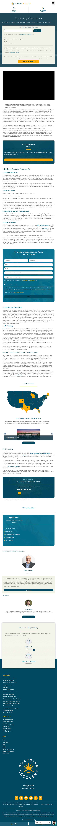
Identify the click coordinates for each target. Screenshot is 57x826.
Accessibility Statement (8, 803)
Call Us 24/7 (28, 647)
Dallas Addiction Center (8, 712)
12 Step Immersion (7, 730)
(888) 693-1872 (29, 648)
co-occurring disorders (13, 466)
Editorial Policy (6, 753)
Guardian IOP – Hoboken (8, 689)
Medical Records (13, 804)
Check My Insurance (14, 11)
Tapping (5, 328)
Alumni (4, 747)
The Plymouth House (8, 710)
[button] (53, 3)
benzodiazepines (19, 375)
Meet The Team (6, 742)
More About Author (28, 616)
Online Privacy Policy (30, 803)
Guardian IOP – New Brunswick (10, 692)
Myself (20, 489)
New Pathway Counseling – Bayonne (11, 701)
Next (19, 493)
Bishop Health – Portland (8, 680)
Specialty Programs (7, 728)
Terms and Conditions (12, 52)
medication (24, 455)
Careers (4, 746)
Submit (28, 296)
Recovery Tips (8, 531)
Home (4, 739)
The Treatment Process (43, 11)
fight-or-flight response (43, 225)
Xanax (29, 375)
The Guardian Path (10, 528)
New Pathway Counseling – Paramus (11, 703)
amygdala (44, 228)
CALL (15, 824)
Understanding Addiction (8, 724)
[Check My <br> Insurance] (14, 8)
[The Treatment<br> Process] (43, 8)
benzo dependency (35, 453)
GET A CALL (37, 30)
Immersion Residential (8, 694)
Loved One (28, 489)
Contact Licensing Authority (24, 804)
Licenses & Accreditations (8, 751)
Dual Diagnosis (6, 726)
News (4, 744)
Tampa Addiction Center (8, 685)
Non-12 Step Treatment (8, 731)
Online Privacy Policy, (31, 810)
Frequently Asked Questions (12, 534)
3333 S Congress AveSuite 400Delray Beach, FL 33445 (28, 787)
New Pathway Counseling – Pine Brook (12, 698)
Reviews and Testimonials (8, 749)
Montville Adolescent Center (9, 696)
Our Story (5, 740)
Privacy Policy (22, 34)
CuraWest (5, 687)
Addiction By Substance (8, 721)
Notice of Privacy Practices (19, 803)
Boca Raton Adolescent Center (10, 678)
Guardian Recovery (45, 453)
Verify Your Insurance (28, 661)
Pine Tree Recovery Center (9, 705)
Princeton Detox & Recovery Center (11, 708)
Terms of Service (29, 34)
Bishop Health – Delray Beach (10, 682)
